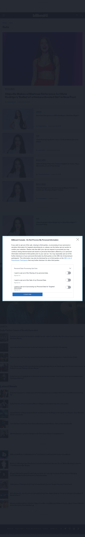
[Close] (78, 240)
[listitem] (42, 268)
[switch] (68, 273)
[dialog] (42, 268)
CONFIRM (27, 294)
